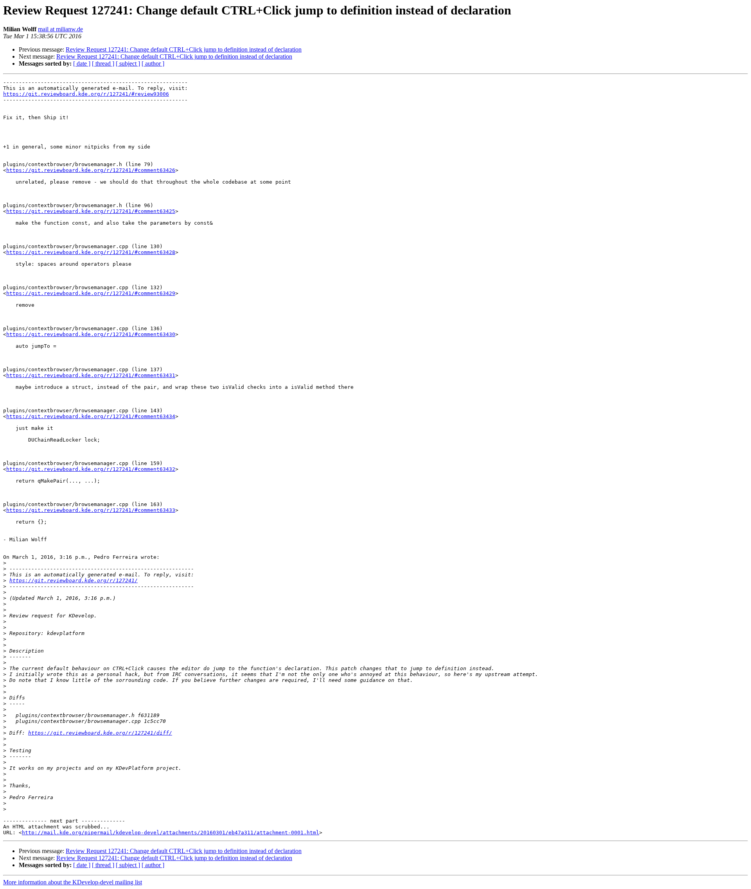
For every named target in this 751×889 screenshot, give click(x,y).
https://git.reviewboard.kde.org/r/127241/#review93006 (86, 94)
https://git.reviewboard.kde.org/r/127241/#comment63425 (90, 211)
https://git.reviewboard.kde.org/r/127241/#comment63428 (90, 252)
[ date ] (81, 63)
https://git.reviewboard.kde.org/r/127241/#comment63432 (90, 469)
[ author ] (153, 63)
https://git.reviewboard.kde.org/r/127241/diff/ (100, 733)
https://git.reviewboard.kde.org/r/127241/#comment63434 (90, 416)
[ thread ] (103, 63)
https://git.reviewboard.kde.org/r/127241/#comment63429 (90, 293)
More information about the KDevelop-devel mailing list (72, 882)
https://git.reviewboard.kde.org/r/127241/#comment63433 (90, 510)
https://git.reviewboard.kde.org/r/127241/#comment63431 (90, 375)
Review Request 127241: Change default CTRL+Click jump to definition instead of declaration (184, 49)
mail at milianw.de (60, 29)
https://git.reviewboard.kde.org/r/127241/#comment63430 (90, 334)
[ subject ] (128, 63)
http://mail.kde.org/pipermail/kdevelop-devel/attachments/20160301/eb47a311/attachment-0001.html (170, 832)
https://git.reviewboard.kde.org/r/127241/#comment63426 (90, 170)
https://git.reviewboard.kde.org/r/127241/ (73, 580)
